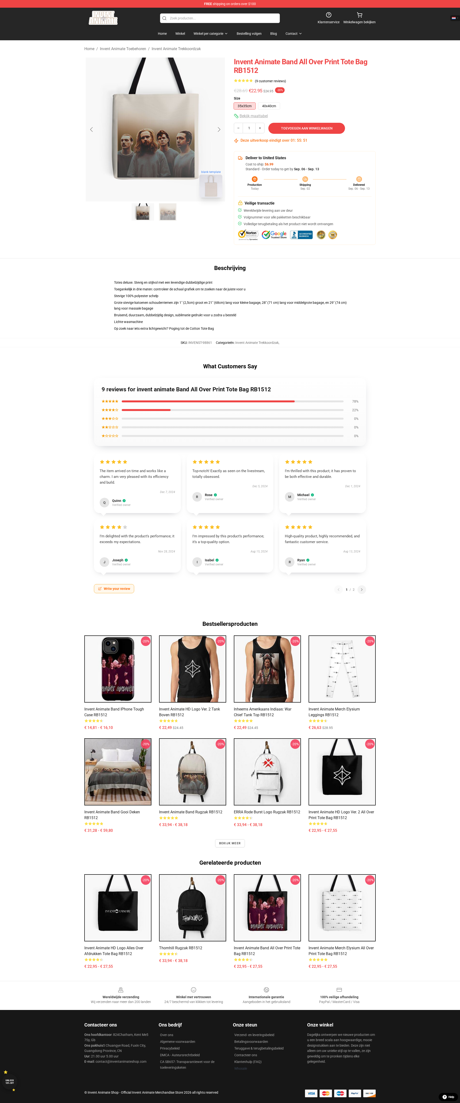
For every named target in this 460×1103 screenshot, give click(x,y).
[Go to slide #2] (167, 212)
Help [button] (451, 1097)
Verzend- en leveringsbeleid (254, 1035)
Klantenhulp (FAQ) (248, 1062)
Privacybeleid (170, 1048)
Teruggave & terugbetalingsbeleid (259, 1048)
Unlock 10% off (10, 1081)
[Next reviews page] (361, 589)
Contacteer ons (245, 1055)
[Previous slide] (92, 129)
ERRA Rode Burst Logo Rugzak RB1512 (267, 812)
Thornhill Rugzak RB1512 (180, 948)
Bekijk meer (230, 843)
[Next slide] (219, 129)
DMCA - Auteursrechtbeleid (180, 1055)
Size (237, 98)
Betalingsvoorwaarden (251, 1042)
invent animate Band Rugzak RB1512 (190, 812)
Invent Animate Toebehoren (123, 49)
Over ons (166, 1035)
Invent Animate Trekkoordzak (176, 49)
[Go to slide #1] (142, 212)
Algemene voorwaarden (177, 1042)
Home (89, 49)
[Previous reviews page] (338, 589)
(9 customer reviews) (270, 81)
